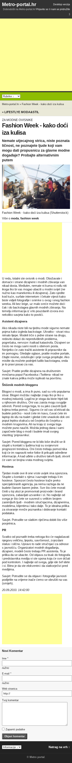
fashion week (29, 218)
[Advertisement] (36, 55)
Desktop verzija (61, 4)
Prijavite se (42, 9)
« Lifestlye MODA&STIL (20, 112)
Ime (5, 658)
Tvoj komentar (10, 700)
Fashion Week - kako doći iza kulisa (43, 104)
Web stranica (9, 688)
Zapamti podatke (15, 729)
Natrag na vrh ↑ (59, 747)
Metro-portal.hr (19, 4)
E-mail (6, 673)
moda (15, 218)
